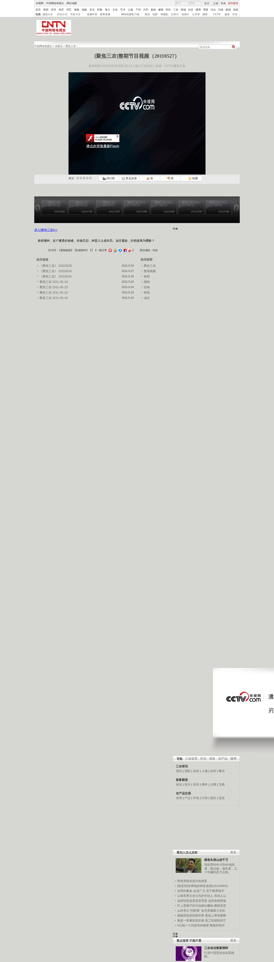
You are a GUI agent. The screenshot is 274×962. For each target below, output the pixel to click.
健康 (160, 9)
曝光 (222, 771)
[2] (77, 178)
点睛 (213, 784)
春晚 (76, 9)
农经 (196, 771)
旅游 (153, 9)
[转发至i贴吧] (125, 250)
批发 (222, 798)
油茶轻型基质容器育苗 (192, 900)
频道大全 (48, 14)
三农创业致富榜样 (216, 948)
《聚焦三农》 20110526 (56, 271)
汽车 (145, 9)
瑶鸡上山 (220, 895)
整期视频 (150, 271)
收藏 (195, 178)
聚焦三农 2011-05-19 (54, 298)
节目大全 (75, 14)
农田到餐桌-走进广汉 (191, 891)
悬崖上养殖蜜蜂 (215, 915)
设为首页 (233, 3)
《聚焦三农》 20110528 (56, 265)
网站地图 (72, 3)
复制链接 (66, 250)
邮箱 (228, 9)
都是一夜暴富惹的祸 (190, 920)
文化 (115, 9)
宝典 (222, 784)
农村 (213, 771)
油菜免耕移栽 (217, 900)
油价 (147, 298)
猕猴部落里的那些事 (190, 915)
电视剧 (164, 14)
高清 (147, 14)
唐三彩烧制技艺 (215, 920)
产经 (138, 9)
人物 (205, 771)
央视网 (39, 3)
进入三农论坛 (144, 66)
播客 (205, 14)
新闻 (45, 9)
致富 (212, 758)
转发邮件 (81, 250)
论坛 (213, 9)
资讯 (196, 784)
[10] (90, 178)
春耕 (147, 276)
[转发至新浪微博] (129, 250)
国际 (188, 771)
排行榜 (110, 178)
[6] (84, 178)
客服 (223, 3)
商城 (183, 9)
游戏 (235, 9)
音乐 (92, 9)
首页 (38, 9)
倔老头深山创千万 (216, 859)
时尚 (168, 9)
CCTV (217, 14)
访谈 (220, 9)
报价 (213, 798)
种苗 (147, 292)
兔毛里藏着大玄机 (213, 910)
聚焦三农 (71, 46)
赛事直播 (105, 14)
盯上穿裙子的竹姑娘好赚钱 (195, 905)
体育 (61, 9)
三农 (175, 9)
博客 (205, 9)
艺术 (122, 9)
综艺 (68, 9)
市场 (196, 798)
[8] (87, 178)
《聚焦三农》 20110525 (56, 276)
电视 (38, 14)
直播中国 (92, 14)
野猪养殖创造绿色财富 (192, 881)
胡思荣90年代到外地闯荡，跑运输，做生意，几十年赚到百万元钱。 (220, 868)
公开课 (196, 14)
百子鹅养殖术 (215, 891)
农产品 (222, 758)
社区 (190, 9)
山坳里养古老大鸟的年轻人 (195, 895)
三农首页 (191, 758)
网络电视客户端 (130, 14)
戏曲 (84, 9)
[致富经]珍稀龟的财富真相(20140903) (202, 886)
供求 (179, 798)
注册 (215, 3)
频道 (227, 14)
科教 (99, 9)
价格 (147, 287)
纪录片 (175, 14)
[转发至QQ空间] (114, 250)
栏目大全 (62, 14)
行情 (205, 798)
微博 (198, 9)
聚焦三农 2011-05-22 (54, 292)
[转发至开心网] (109, 250)
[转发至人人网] (120, 250)
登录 (206, 3)
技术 (188, 784)
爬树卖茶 (220, 905)
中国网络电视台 (55, 3)
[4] (80, 178)
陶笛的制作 (217, 925)
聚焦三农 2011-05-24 (54, 281)
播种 (147, 281)
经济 (53, 9)
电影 (155, 14)
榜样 (205, 784)
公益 (130, 9)
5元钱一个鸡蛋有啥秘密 (193, 925)
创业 (179, 784)
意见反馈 (131, 178)
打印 (52, 250)
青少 (107, 9)
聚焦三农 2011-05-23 (54, 287)
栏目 (235, 14)
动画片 (185, 14)
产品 (188, 798)
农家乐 (59, 46)
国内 (179, 771)
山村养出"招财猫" (188, 910)
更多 (233, 852)
